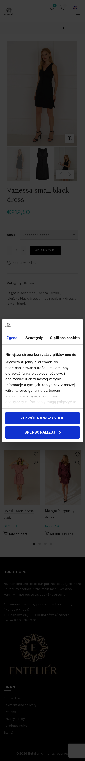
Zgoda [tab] (12, 338)
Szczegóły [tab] (34, 338)
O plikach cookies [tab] (65, 338)
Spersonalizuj (40, 432)
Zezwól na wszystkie (42, 418)
